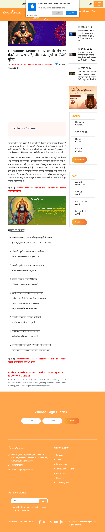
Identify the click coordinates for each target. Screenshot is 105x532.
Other (94, 11)
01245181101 (17, 465)
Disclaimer (60, 478)
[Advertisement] (37, 93)
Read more (79, 160)
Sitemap (59, 455)
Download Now (98, 4)
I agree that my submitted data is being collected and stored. (29, 508)
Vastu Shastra (84, 11)
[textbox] (31, 421)
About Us (60, 460)
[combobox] (31, 421)
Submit (71, 421)
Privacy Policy (61, 464)
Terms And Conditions (65, 469)
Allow (71, 12)
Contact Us (60, 473)
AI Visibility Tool (62, 483)
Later (58, 12)
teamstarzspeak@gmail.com (22, 470)
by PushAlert (33, 15)
